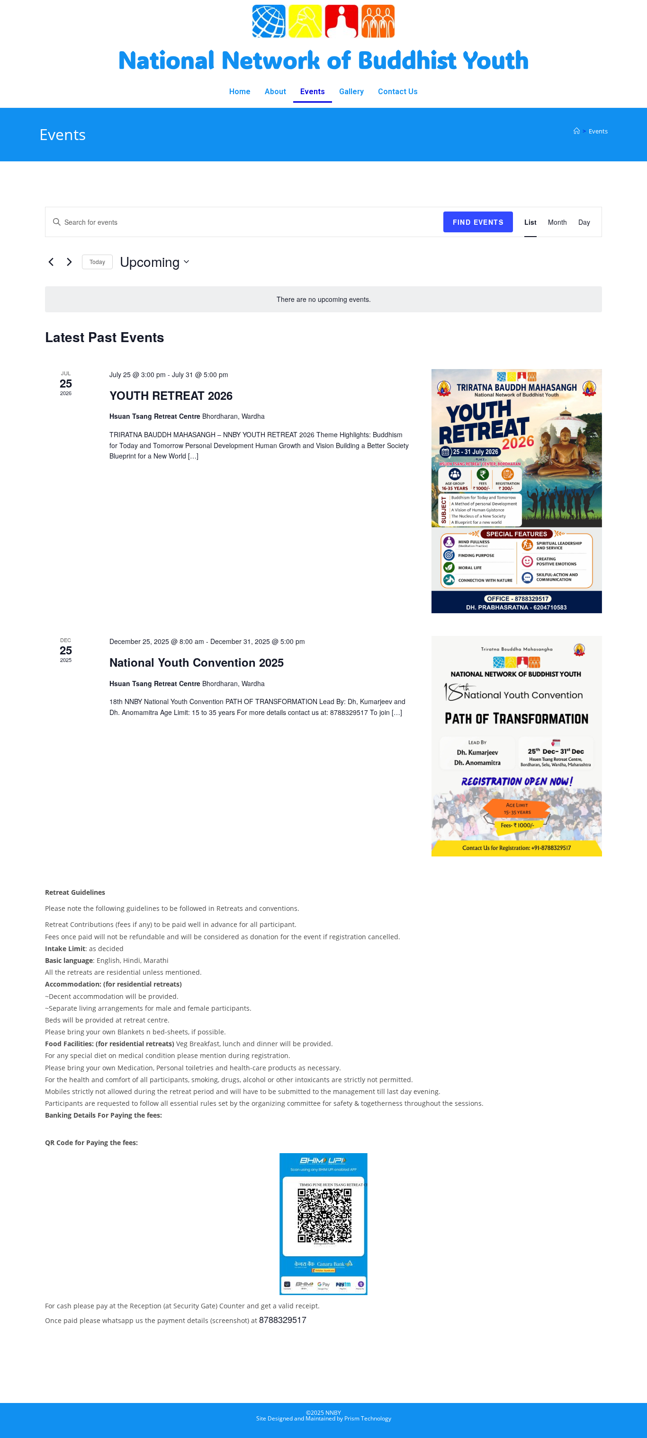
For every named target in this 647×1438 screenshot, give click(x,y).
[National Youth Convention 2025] (516, 746)
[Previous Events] (50, 261)
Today (97, 261)
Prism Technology (367, 1418)
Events (312, 91)
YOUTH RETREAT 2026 (171, 395)
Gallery (351, 91)
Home (240, 91)
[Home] (577, 131)
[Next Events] (69, 261)
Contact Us (398, 91)
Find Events (478, 222)
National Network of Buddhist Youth (323, 59)
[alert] (323, 299)
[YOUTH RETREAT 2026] (516, 491)
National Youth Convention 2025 (196, 662)
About (275, 91)
